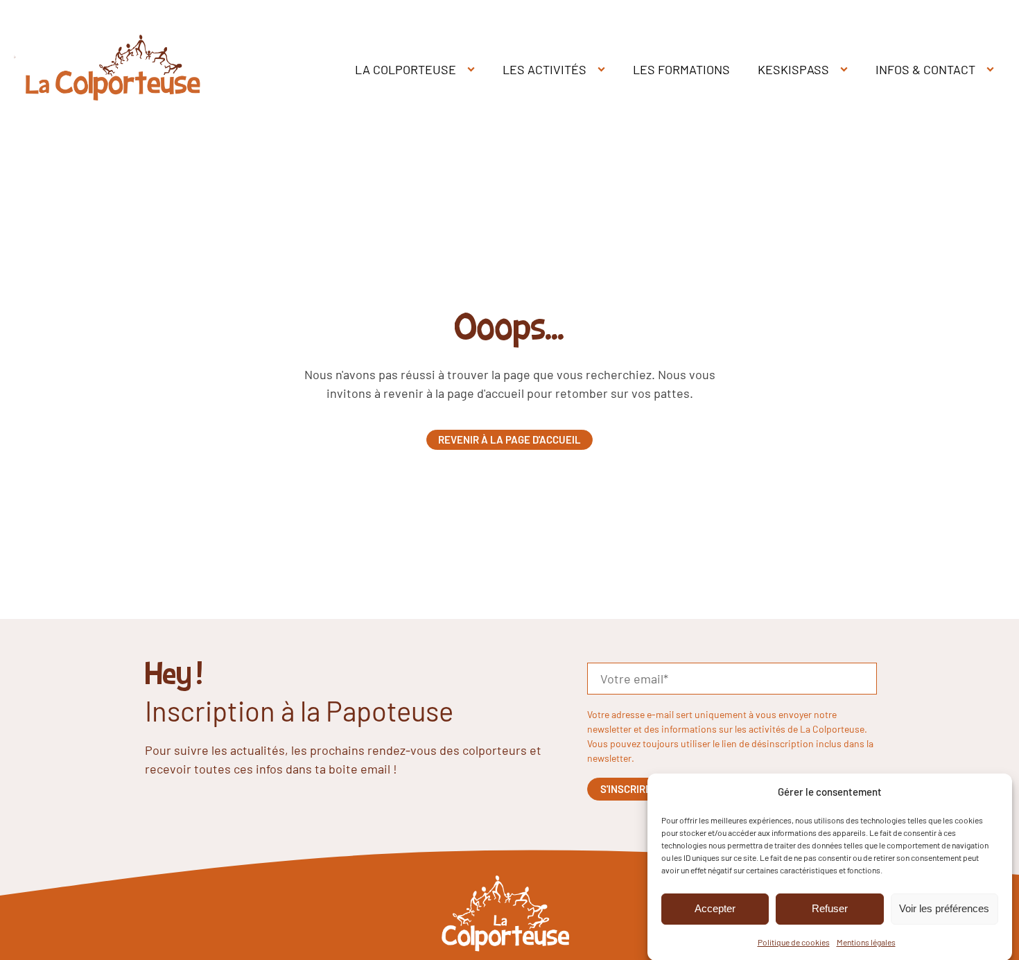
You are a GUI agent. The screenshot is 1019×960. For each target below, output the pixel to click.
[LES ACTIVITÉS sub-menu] (604, 69)
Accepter (715, 908)
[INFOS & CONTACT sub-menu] (993, 69)
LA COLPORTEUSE (405, 69)
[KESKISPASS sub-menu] (846, 69)
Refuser (830, 908)
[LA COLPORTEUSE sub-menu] (473, 69)
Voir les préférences (944, 908)
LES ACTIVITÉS (544, 69)
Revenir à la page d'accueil (509, 439)
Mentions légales (866, 941)
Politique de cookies (794, 941)
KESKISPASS (793, 69)
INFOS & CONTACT (925, 69)
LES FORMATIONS (681, 69)
